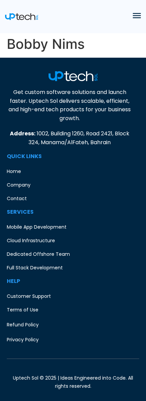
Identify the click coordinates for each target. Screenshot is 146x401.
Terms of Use (22, 309)
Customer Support (29, 296)
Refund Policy (23, 324)
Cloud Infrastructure (31, 240)
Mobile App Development (37, 227)
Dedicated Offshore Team (38, 254)
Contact (17, 198)
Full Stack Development (35, 267)
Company (19, 185)
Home (14, 171)
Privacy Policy (23, 339)
